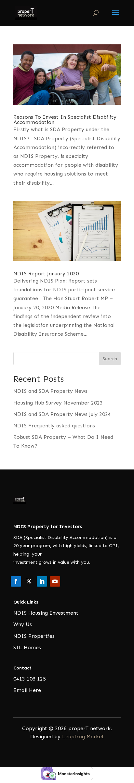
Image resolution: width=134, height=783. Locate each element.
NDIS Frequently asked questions (54, 425)
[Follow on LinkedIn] (42, 581)
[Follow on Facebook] (16, 581)
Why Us (22, 624)
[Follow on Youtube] (55, 581)
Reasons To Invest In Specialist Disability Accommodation (64, 119)
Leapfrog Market (83, 736)
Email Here (27, 690)
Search (109, 358)
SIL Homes (27, 647)
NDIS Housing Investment (45, 613)
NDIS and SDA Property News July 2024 (62, 414)
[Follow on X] (29, 581)
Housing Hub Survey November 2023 (58, 403)
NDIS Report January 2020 (46, 273)
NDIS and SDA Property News (50, 391)
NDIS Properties (34, 636)
